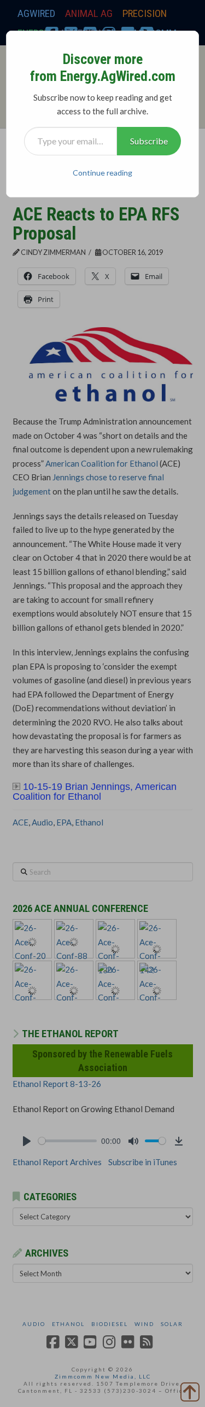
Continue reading (102, 172)
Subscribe (149, 141)
